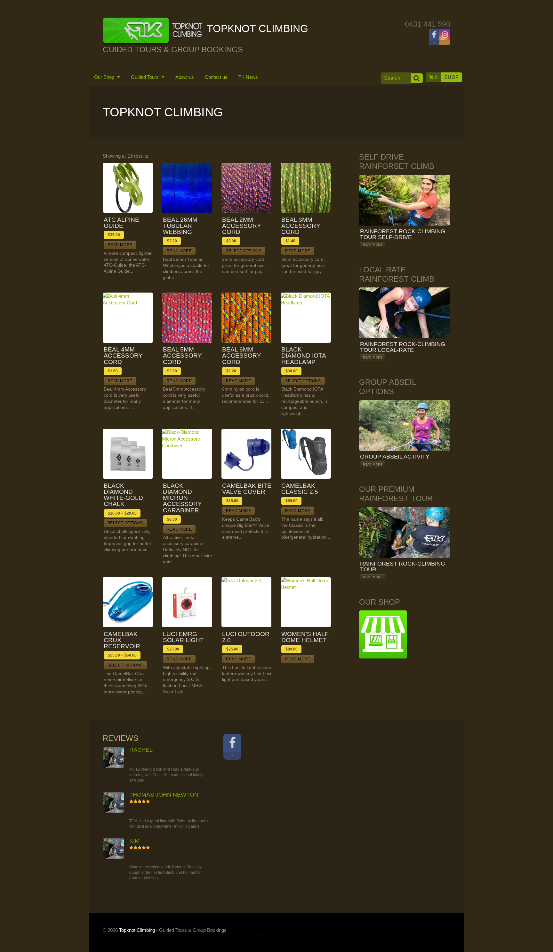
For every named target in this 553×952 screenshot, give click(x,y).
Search (417, 78)
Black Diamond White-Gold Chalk (123, 495)
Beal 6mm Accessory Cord (241, 355)
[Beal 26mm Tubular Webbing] (187, 188)
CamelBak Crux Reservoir (122, 640)
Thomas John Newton (163, 794)
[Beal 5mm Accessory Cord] (187, 318)
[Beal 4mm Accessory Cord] (128, 318)
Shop (451, 77)
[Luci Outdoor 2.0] (246, 602)
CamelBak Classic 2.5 (299, 489)
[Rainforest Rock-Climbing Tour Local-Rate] (404, 312)
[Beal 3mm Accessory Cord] (306, 188)
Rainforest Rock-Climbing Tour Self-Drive (402, 234)
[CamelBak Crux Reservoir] (128, 602)
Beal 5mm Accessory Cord (182, 355)
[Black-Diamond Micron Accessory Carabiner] (187, 454)
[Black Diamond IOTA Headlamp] (306, 318)
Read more (120, 245)
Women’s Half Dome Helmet (305, 637)
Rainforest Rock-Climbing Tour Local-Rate (402, 347)
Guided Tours (145, 77)
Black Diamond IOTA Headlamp (303, 355)
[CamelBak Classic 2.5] (306, 454)
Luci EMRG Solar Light (183, 637)
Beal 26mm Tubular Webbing (180, 226)
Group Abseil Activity (394, 456)
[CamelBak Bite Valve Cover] (246, 454)
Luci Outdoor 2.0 (245, 637)
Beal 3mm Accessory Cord (300, 226)
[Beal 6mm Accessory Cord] (246, 318)
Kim (134, 841)
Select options (243, 251)
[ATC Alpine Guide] (128, 188)
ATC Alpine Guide (121, 223)
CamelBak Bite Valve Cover (246, 489)
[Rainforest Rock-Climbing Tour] (404, 532)
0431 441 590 (427, 24)
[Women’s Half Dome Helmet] (306, 602)
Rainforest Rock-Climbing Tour (402, 566)
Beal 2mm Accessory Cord (241, 226)
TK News (248, 77)
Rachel (141, 750)
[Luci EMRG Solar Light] (187, 602)
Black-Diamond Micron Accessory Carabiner (182, 498)
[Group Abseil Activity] (404, 425)
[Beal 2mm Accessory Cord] (246, 188)
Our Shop (105, 77)
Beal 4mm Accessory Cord (123, 355)
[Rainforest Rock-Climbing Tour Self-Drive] (404, 200)
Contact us (216, 77)
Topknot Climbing (137, 930)
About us (184, 77)
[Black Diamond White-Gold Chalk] (128, 454)
